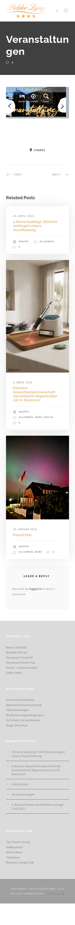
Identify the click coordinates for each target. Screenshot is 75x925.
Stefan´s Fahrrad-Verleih (21, 668)
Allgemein (47, 241)
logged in (35, 589)
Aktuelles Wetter (16, 652)
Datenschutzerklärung (20, 700)
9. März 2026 (22, 382)
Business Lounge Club (20, 862)
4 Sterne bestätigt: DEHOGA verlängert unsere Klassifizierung (35, 226)
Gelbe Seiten (14, 673)
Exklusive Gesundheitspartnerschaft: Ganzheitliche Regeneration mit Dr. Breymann (35, 394)
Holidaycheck (14, 847)
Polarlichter (22, 535)
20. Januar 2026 (25, 529)
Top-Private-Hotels (18, 842)
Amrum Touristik (16, 647)
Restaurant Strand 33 (19, 657)
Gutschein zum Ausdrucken (23, 720)
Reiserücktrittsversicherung (23, 705)
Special (49, 417)
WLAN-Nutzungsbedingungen (25, 715)
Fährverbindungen (17, 710)
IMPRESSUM (56, 893)
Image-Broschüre (17, 725)
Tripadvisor (13, 857)
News (38, 417)
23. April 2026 (23, 216)
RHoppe (24, 241)
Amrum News (14, 852)
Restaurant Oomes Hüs (20, 662)
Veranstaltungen (23, 794)
